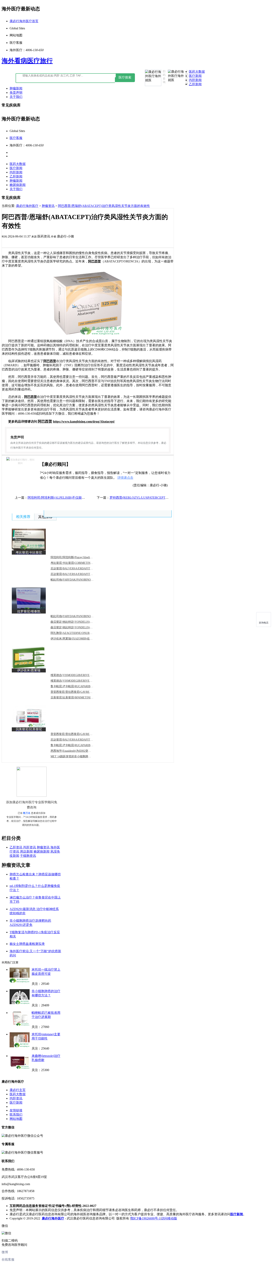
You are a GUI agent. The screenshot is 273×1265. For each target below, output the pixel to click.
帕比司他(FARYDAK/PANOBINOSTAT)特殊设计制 (81, 616)
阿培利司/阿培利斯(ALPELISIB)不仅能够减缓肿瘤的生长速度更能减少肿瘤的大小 (85, 497)
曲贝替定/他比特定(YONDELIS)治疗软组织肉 (79, 621)
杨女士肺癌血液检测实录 (27, 943)
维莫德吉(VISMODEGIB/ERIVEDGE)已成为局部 (80, 680)
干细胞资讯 (28, 855)
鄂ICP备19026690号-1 (145, 1218)
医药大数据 (197, 71)
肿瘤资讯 (48, 206)
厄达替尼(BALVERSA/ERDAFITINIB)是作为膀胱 (81, 739)
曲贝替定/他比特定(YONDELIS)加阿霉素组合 (79, 627)
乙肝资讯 (16, 847)
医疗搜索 (125, 77)
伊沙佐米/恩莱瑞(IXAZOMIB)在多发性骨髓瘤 (79, 638)
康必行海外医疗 (27, 206)
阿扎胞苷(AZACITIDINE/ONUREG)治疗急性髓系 (81, 633)
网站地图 (16, 1118)
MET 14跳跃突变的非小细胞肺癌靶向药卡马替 (79, 756)
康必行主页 (18, 1090)
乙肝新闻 (195, 84)
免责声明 (16, 92)
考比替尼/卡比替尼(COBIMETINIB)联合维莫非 (79, 562)
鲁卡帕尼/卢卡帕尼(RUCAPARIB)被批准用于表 (79, 745)
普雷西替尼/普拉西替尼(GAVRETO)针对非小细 (79, 734)
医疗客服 (16, 138)
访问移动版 (169, 1218)
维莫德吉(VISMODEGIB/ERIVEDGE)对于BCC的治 (82, 675)
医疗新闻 (195, 75)
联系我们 (16, 1114)
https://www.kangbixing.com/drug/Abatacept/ (84, 421)
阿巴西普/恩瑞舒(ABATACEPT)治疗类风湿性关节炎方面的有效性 (104, 206)
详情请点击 (125, 477)
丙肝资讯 (29, 847)
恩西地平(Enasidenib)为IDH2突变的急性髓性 (78, 750)
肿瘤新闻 (16, 88)
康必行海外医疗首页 (24, 21)
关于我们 (16, 96)
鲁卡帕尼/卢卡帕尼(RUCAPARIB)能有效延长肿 (79, 686)
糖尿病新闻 (18, 185)
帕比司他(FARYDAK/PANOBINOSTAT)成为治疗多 (81, 579)
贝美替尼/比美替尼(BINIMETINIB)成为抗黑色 (79, 697)
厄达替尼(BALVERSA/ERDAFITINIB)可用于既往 (81, 574)
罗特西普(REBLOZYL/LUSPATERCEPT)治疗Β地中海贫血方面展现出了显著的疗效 (168, 497)
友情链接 (16, 1110)
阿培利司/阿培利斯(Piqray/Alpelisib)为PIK (76, 557)
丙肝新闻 (195, 80)
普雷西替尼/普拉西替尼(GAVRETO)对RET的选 (79, 691)
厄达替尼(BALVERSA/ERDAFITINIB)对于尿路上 (81, 568)
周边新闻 (26, 851)
